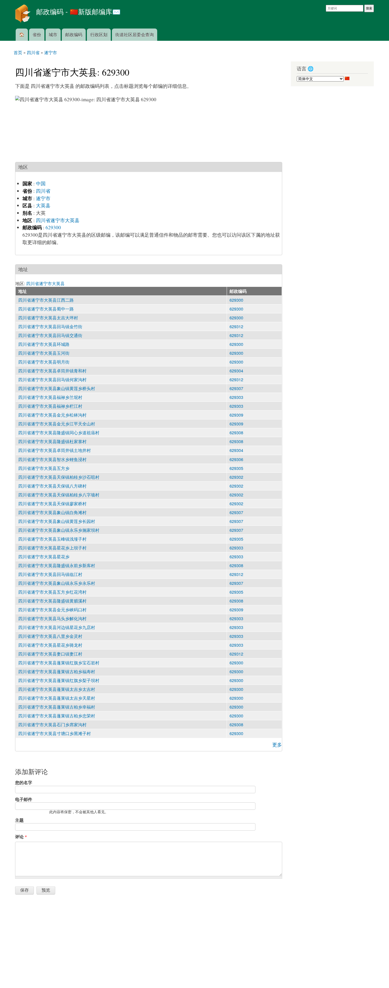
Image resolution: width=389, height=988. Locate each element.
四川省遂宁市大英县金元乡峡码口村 (52, 609)
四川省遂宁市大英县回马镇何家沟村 (52, 379)
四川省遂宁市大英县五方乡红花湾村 (52, 592)
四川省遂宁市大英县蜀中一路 (46, 309)
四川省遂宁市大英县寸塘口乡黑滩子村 (54, 733)
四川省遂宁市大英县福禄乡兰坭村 (50, 397)
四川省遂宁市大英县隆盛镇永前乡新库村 (56, 565)
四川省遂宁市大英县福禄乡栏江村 (50, 406)
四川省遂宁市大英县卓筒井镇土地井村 (54, 450)
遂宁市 (43, 198)
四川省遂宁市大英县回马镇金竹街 (50, 326)
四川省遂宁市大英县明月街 (43, 362)
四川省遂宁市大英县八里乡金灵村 (50, 636)
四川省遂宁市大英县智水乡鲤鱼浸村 (52, 459)
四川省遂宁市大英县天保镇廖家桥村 (52, 503)
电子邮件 (23, 799)
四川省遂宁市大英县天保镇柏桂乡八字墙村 (58, 495)
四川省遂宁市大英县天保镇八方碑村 (52, 486)
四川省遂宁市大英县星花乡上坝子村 (52, 548)
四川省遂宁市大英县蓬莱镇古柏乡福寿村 (56, 671)
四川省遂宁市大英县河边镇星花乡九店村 (56, 627)
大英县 (43, 205)
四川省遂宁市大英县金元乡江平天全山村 (56, 424)
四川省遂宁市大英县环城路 (43, 344)
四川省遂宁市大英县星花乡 (43, 556)
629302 (236, 477)
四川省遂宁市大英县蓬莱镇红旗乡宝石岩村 (58, 663)
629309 (236, 415)
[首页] (23, 14)
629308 (236, 432)
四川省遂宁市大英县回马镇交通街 (50, 335)
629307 (236, 388)
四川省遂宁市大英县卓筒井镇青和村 (52, 371)
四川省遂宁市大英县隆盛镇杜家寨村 (52, 441)
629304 (236, 371)
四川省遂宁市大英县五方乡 (43, 468)
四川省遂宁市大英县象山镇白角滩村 (52, 512)
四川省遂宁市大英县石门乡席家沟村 (52, 724)
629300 (53, 227)
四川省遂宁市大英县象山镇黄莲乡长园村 (56, 521)
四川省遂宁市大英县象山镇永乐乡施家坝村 (58, 530)
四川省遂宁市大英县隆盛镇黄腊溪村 (52, 601)
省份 (36, 34)
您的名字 (23, 782)
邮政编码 (73, 34)
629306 (236, 459)
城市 (53, 34)
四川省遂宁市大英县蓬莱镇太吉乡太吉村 (56, 689)
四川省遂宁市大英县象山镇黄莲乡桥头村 (56, 388)
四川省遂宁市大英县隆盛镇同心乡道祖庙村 (58, 432)
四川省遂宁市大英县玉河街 (43, 353)
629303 (236, 397)
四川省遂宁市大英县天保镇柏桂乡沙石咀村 (58, 477)
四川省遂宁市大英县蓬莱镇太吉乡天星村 (56, 698)
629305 (236, 468)
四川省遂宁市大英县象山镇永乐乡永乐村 (56, 583)
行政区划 (98, 34)
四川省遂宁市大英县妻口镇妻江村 (50, 654)
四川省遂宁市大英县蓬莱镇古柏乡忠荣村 (56, 716)
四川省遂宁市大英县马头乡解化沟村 (52, 618)
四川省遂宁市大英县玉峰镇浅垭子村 (52, 539)
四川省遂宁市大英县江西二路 (46, 300)
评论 (21, 836)
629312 (236, 326)
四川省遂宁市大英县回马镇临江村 (50, 574)
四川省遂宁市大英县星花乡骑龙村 (50, 645)
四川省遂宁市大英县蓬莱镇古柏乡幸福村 (56, 707)
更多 (277, 744)
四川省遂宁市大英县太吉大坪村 (48, 317)
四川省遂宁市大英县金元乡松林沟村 (52, 415)
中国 (41, 183)
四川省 (43, 191)
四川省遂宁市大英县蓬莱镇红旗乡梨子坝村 (58, 680)
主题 (19, 820)
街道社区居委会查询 (134, 34)
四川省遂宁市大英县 (57, 220)
